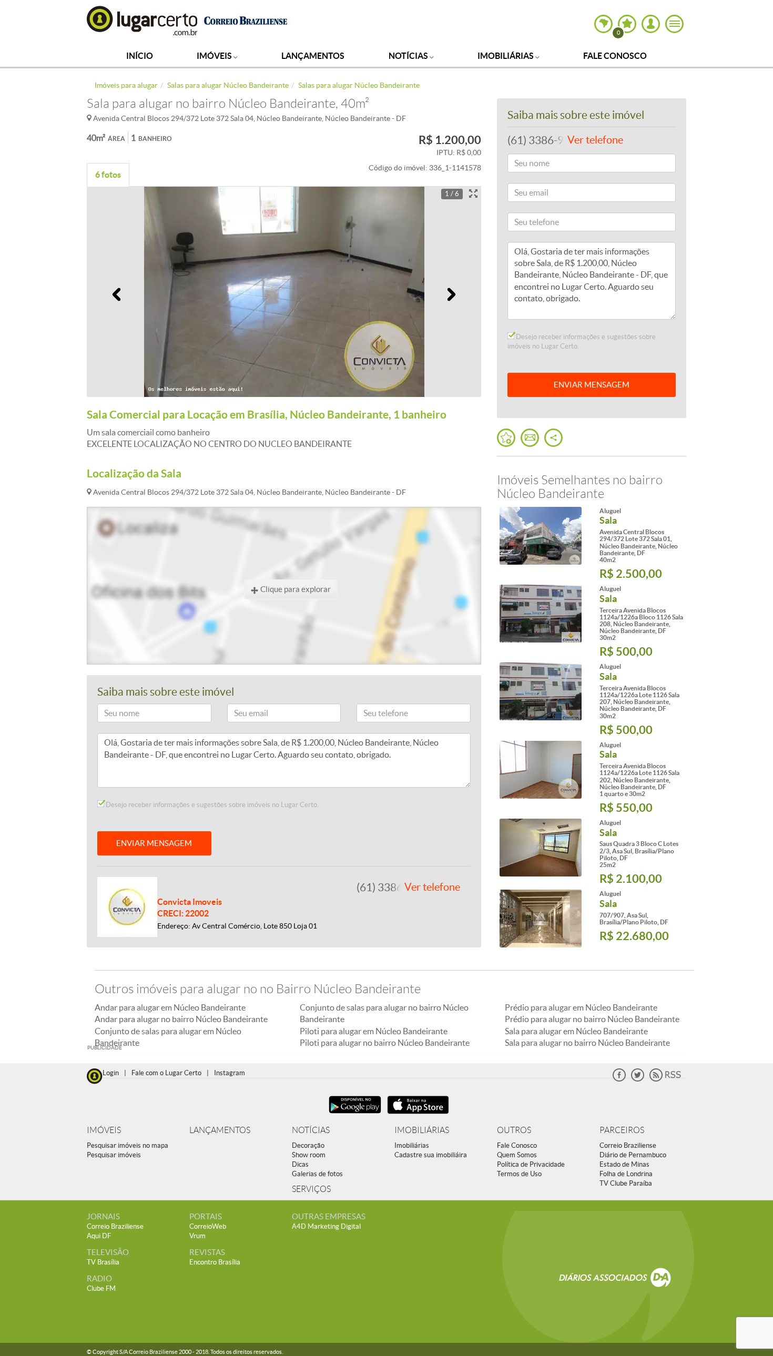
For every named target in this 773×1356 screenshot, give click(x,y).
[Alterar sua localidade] (603, 24)
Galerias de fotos (317, 1174)
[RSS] (665, 1079)
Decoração (308, 1145)
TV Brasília (103, 1262)
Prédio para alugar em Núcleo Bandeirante (581, 1007)
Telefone (375, 714)
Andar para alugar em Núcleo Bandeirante (170, 1007)
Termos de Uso (519, 1174)
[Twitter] (637, 1079)
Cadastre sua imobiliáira (430, 1155)
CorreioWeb (207, 1226)
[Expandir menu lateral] (674, 24)
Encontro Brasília (214, 1262)
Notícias (409, 55)
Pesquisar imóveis (114, 1155)
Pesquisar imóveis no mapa (127, 1145)
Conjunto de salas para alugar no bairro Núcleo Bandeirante (384, 1013)
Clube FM (101, 1288)
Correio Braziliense (627, 1145)
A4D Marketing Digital (326, 1226)
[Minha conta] (651, 24)
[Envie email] (530, 438)
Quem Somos (517, 1155)
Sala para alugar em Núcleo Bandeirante (576, 1031)
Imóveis (215, 55)
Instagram (229, 1073)
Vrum (197, 1236)
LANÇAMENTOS (219, 1130)
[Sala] (540, 536)
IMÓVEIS (104, 1130)
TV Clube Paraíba (625, 1183)
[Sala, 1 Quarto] (540, 770)
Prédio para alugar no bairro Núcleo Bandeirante (592, 1019)
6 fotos (108, 174)
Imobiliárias (506, 55)
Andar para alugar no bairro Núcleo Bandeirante (181, 1019)
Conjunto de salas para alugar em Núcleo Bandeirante (168, 1036)
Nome (112, 714)
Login (111, 1073)
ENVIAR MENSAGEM (154, 843)
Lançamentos (312, 55)
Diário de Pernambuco (632, 1155)
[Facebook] (619, 1079)
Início (139, 55)
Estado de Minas (624, 1164)
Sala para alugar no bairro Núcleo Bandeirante (587, 1042)
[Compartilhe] (553, 438)
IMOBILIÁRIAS (421, 1130)
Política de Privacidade (531, 1164)
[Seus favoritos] (506, 438)
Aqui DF (99, 1236)
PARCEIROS (621, 1130)
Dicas (300, 1164)
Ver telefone (432, 887)
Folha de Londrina (626, 1174)
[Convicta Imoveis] (127, 906)
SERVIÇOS (311, 1189)
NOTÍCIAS (311, 1130)
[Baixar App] (355, 1115)
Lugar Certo (142, 20)
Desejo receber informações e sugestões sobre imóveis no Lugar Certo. (211, 805)
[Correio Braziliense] (245, 19)
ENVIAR (591, 384)
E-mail (242, 714)
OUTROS (514, 1130)
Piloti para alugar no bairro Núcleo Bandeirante (385, 1042)
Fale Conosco (615, 55)
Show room (309, 1155)
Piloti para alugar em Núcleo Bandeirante (373, 1031)
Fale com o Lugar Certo (166, 1073)
